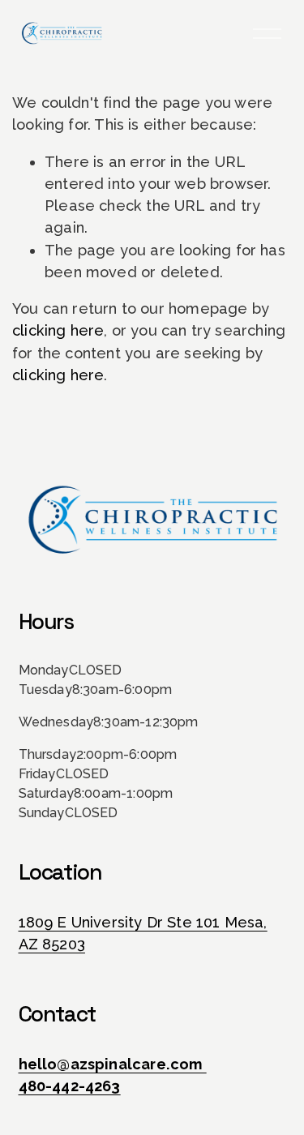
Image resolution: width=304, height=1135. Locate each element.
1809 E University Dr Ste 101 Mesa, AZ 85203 (143, 933)
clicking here (58, 330)
